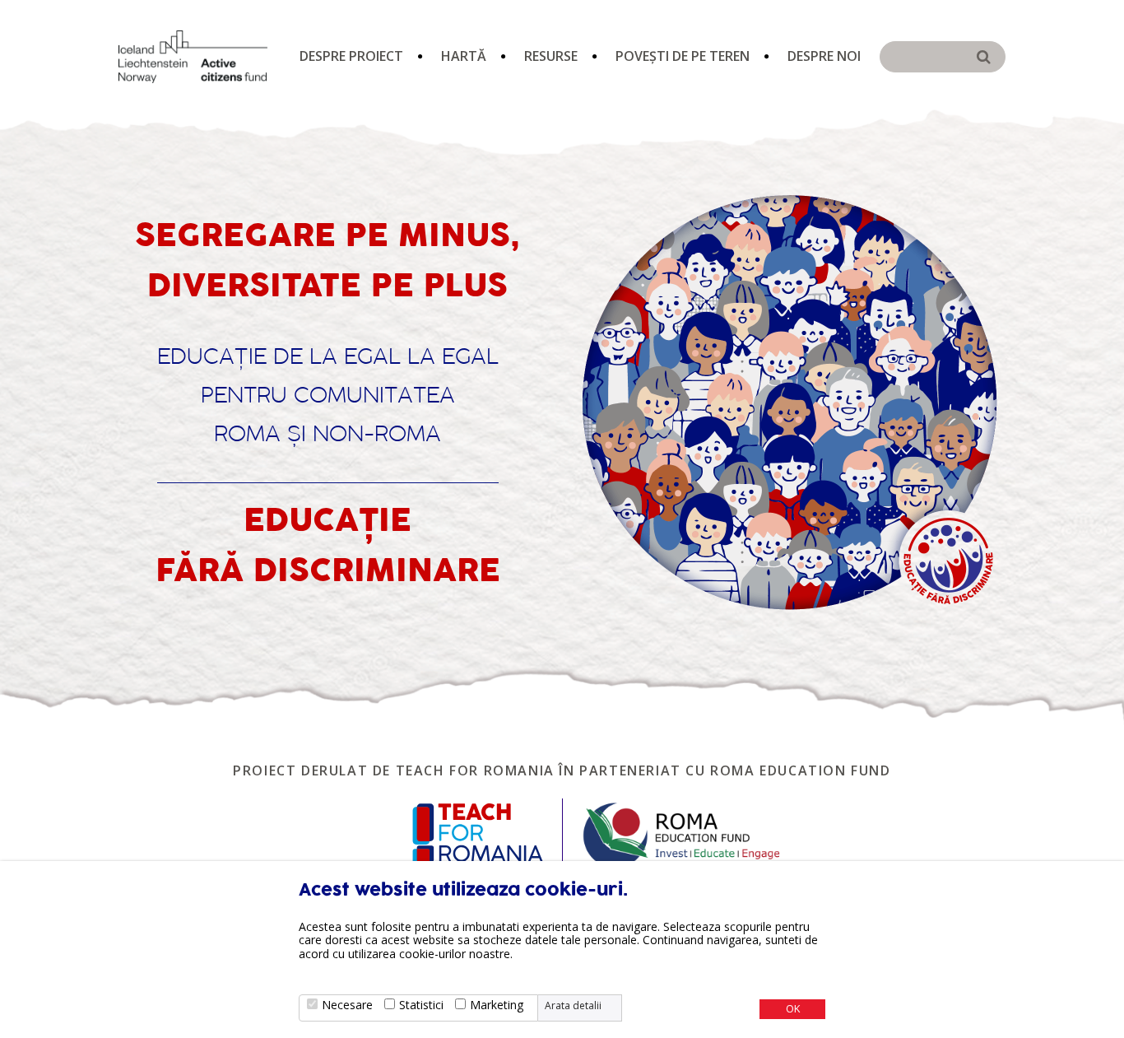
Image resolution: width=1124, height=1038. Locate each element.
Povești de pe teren (682, 56)
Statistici (421, 1005)
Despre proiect (351, 56)
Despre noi (824, 56)
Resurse (551, 56)
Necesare (347, 1005)
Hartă (463, 56)
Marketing (496, 1005)
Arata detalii (573, 1005)
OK (793, 1008)
